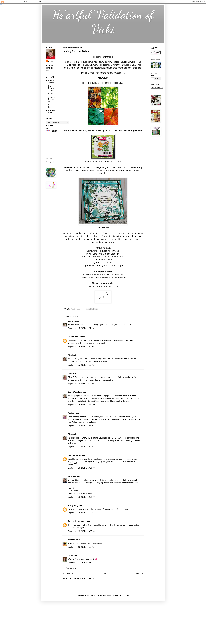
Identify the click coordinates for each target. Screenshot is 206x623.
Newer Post (68, 574)
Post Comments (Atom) (84, 578)
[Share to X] (92, 309)
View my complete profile (50, 68)
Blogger (125, 595)
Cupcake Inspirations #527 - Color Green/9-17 (103, 274)
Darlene (71, 374)
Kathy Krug (73, 505)
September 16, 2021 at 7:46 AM (81, 447)
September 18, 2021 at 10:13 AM (81, 468)
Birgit (70, 355)
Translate (54, 131)
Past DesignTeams (51, 88)
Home (103, 574)
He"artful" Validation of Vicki (103, 21)
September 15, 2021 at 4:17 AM (81, 328)
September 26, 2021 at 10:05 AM (81, 531)
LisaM (70, 555)
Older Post (138, 574)
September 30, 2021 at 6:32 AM (81, 547)
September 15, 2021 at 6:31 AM (81, 347)
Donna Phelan (74, 337)
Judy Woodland (75, 392)
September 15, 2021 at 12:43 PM (81, 405)
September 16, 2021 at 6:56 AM (81, 426)
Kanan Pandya (74, 455)
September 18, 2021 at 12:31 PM (81, 497)
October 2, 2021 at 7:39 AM (79, 563)
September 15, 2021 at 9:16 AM (81, 384)
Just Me (51, 77)
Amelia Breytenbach (77, 521)
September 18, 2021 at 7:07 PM (81, 513)
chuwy (108, 595)
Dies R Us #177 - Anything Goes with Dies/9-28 (103, 277)
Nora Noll (72, 476)
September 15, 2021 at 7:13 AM (81, 365)
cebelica (71, 540)
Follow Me (50, 162)
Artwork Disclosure (51, 99)
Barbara (71, 413)
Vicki (50, 62)
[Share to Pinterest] (96, 309)
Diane (70, 321)
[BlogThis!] (90, 309)
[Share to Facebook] (94, 309)
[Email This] (87, 309)
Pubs (50, 94)
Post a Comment (72, 568)
